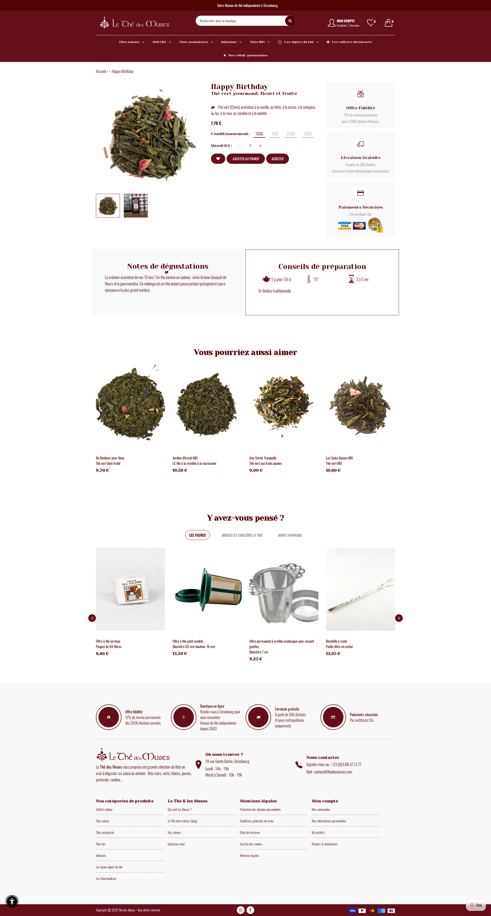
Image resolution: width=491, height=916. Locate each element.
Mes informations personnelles (329, 820)
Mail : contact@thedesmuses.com (329, 772)
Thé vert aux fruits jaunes (265, 463)
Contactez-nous (176, 843)
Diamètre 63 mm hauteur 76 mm (194, 646)
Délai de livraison (250, 832)
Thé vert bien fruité (108, 463)
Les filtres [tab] (197, 535)
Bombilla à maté (336, 641)
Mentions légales (249, 855)
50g (275, 134)
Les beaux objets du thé (109, 866)
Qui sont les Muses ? (180, 809)
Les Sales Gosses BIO (339, 457)
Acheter (278, 158)
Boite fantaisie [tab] (290, 535)
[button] (399, 618)
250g (291, 134)
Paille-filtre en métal (339, 646)
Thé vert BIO (334, 463)
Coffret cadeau (104, 809)
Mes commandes (321, 809)
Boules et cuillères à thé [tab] (242, 535)
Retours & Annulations (324, 843)
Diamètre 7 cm (258, 651)
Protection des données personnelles (260, 809)
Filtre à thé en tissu (108, 641)
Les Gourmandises (106, 878)
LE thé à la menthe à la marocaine (194, 463)
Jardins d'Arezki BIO (185, 457)
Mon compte (346, 20)
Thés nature (102, 820)
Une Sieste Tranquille (262, 457)
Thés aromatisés (105, 832)
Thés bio (100, 843)
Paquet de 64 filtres (108, 646)
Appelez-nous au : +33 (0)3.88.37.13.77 (333, 764)
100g (259, 134)
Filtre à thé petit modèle (188, 641)
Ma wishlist (318, 832)
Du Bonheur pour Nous (110, 457)
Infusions (101, 855)
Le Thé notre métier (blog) (182, 820)
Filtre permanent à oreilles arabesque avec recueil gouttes (281, 643)
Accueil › (102, 71)
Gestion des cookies (251, 843)
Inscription (342, 25)
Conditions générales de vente (257, 820)
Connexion (354, 25)
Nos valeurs (174, 832)
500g (308, 134)
